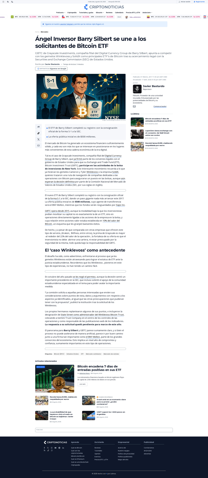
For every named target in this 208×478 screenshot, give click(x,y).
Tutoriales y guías (86, 12)
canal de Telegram (66, 24)
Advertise (147, 454)
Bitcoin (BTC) (59, 354)
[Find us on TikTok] (48, 450)
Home (37, 32)
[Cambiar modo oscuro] (12, 1)
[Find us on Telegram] (59, 448)
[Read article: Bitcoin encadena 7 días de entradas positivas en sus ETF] (54, 379)
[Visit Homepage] (104, 6)
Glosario (99, 12)
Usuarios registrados (106, 397)
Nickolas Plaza (85, 373)
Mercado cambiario (93, 354)
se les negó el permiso (84, 276)
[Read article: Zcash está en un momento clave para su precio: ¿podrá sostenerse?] (88, 400)
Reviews (109, 12)
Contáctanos (149, 448)
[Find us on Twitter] (48, 448)
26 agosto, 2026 (97, 373)
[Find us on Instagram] (51, 448)
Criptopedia (71, 12)
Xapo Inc (120, 204)
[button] (38, 136)
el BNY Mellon (93, 336)
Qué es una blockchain (80, 462)
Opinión (97, 454)
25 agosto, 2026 (103, 407)
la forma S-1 (54, 198)
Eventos (98, 457)
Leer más (84, 384)
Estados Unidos (73, 354)
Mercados (44, 32)
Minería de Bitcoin (77, 456)
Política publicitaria (125, 457)
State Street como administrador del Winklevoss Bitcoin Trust (92, 314)
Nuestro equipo (123, 451)
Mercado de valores (111, 354)
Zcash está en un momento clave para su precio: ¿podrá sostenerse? (111, 402)
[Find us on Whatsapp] (52, 450)
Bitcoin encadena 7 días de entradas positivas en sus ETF (99, 368)
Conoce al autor (160, 106)
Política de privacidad (126, 454)
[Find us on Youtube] (55, 448)
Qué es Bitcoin (76, 448)
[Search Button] (8, 1)
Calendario (119, 12)
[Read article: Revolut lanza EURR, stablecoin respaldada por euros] (41, 400)
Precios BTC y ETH (133, 12)
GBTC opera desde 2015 (57, 210)
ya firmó (78, 158)
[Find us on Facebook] (44, 448)
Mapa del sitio (123, 460)
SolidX (115, 171)
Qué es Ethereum (77, 459)
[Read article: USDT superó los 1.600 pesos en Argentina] (88, 415)
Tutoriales (98, 451)
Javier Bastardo (52, 64)
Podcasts (60, 12)
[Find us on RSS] (44, 450)
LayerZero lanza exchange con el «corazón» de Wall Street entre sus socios (158, 133)
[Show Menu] (3, 1)
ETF (82, 354)
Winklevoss (92, 171)
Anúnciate (147, 12)
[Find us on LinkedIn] (63, 448)
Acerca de (122, 448)
